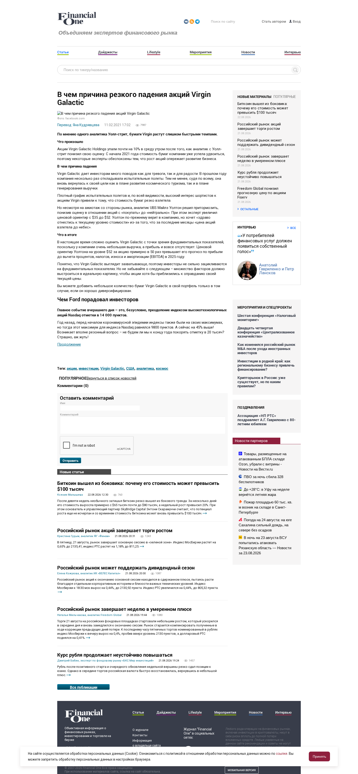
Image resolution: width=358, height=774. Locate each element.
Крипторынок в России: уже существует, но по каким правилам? (261, 382)
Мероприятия (201, 52)
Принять (319, 756)
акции (72, 368)
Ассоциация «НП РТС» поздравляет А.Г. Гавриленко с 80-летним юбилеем (266, 420)
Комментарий (69, 414)
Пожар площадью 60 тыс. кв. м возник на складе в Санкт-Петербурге (265, 507)
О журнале (140, 730)
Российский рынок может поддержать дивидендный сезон (126, 567)
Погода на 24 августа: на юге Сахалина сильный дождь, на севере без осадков (265, 525)
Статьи (63, 52)
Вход (296, 21)
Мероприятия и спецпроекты (264, 307)
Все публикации (83, 687)
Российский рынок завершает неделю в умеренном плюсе (124, 609)
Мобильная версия (242, 770)
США (130, 368)
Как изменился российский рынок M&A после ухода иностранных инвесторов (266, 348)
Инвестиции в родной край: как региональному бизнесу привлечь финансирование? (265, 365)
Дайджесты (107, 52)
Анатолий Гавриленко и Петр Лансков (276, 269)
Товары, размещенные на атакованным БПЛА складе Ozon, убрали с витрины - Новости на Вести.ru (262, 461)
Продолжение (69, 344)
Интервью (292, 52)
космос (162, 368)
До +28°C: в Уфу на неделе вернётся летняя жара (264, 492)
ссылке (281, 753)
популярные (284, 97)
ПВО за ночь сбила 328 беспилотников (261, 479)
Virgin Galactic (112, 368)
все (293, 228)
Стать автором (274, 21)
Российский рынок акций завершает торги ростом (114, 530)
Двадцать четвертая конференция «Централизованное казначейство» (266, 332)
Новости (248, 52)
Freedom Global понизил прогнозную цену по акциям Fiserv (261, 192)
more (205, 513)
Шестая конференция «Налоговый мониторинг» (266, 317)
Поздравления (250, 407)
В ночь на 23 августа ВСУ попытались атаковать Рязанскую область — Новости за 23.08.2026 (265, 545)
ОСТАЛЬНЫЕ (249, 209)
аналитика (145, 368)
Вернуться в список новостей (111, 378)
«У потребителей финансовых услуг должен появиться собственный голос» (264, 243)
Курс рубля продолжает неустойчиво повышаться (114, 654)
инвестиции (88, 368)
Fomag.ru (76, 19)
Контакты (139, 735)
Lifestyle (153, 52)
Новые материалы (254, 96)
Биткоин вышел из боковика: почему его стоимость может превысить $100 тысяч (138, 486)
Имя (62, 403)
